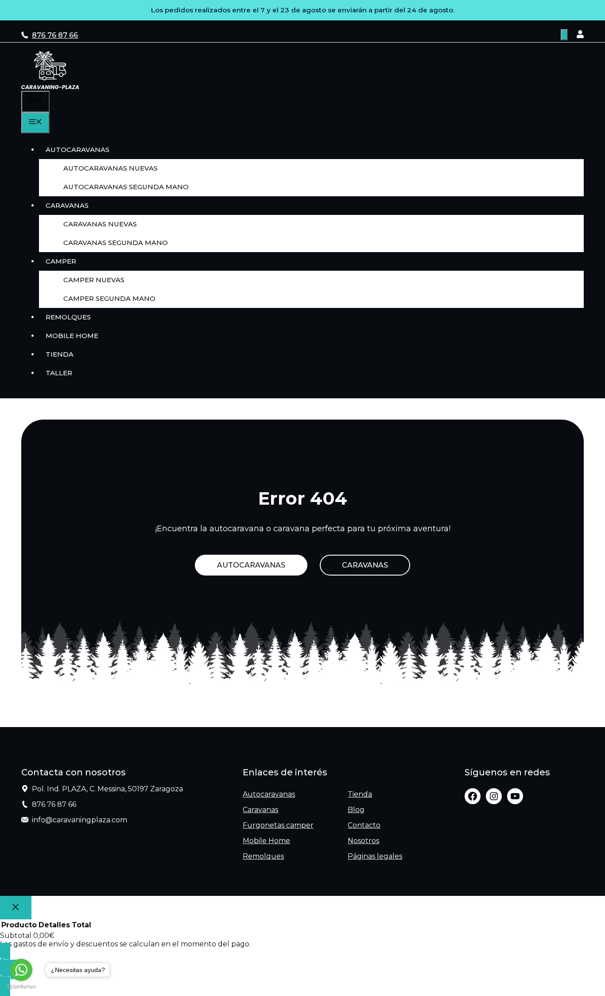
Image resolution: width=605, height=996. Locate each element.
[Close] (15, 907)
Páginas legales (375, 856)
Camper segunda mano (109, 298)
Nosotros (363, 840)
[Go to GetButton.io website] (21, 987)
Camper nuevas (93, 280)
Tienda (60, 354)
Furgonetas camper (278, 825)
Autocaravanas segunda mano (126, 187)
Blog (356, 809)
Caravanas (67, 205)
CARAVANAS (365, 565)
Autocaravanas (77, 149)
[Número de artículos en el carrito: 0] (564, 34)
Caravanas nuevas (100, 224)
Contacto (364, 825)
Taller (59, 373)
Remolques (68, 317)
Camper (61, 261)
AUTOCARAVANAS (251, 565)
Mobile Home (72, 335)
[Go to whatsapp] (21, 970)
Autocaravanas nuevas (110, 168)
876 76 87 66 (55, 35)
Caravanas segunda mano (115, 242)
